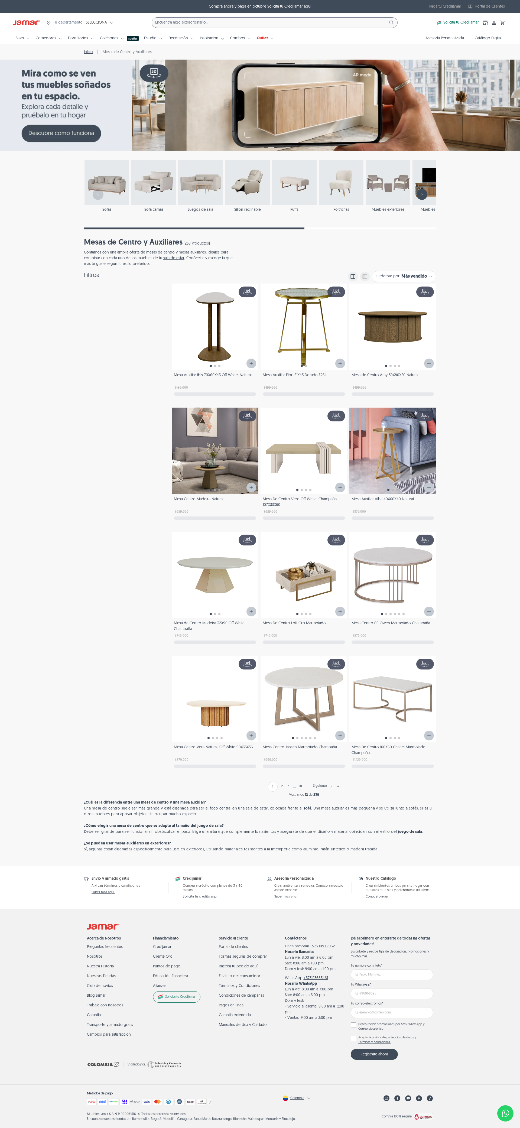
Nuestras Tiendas (101, 976)
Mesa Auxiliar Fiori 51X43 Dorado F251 (294, 375)
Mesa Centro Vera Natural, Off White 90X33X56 (213, 747)
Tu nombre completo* (366, 965)
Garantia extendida (235, 1015)
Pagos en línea (231, 1005)
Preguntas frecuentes (105, 947)
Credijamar (162, 947)
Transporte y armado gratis (110, 1025)
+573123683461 (316, 978)
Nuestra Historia (100, 966)
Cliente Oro (163, 957)
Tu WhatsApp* (361, 984)
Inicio (88, 52)
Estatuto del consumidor (239, 976)
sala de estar (173, 258)
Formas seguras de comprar (243, 957)
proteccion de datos (400, 1037)
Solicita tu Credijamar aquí (289, 7)
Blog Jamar (96, 996)
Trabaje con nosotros (105, 1005)
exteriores (195, 849)
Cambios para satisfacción (109, 1035)
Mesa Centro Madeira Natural (198, 499)
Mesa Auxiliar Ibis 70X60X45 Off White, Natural (213, 375)
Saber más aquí (103, 892)
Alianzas (159, 986)
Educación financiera (170, 976)
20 (300, 786)
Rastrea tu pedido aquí (238, 966)
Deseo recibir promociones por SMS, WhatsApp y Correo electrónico (391, 1027)
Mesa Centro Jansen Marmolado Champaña (300, 747)
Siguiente (320, 786)
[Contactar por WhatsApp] (505, 1113)
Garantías (94, 1015)
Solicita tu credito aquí (200, 896)
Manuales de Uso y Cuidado (243, 1025)
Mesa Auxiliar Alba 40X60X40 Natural (383, 499)
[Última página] (338, 786)
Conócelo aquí (377, 896)
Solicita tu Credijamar (461, 23)
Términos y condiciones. (374, 1042)
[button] (502, 22)
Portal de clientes (233, 947)
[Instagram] (386, 1098)
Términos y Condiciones (239, 986)
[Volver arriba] (505, 1095)
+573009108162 (322, 946)
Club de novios (100, 986)
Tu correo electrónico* (367, 1003)
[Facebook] (397, 1098)
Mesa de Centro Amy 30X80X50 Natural (385, 375)
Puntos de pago (166, 966)
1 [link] (272, 786)
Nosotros (95, 957)
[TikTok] (430, 1098)
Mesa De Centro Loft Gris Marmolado (294, 623)
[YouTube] (408, 1098)
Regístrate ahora (374, 1054)
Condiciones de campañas (241, 996)
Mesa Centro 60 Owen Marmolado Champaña (391, 623)
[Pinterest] (419, 1098)
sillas (424, 809)
